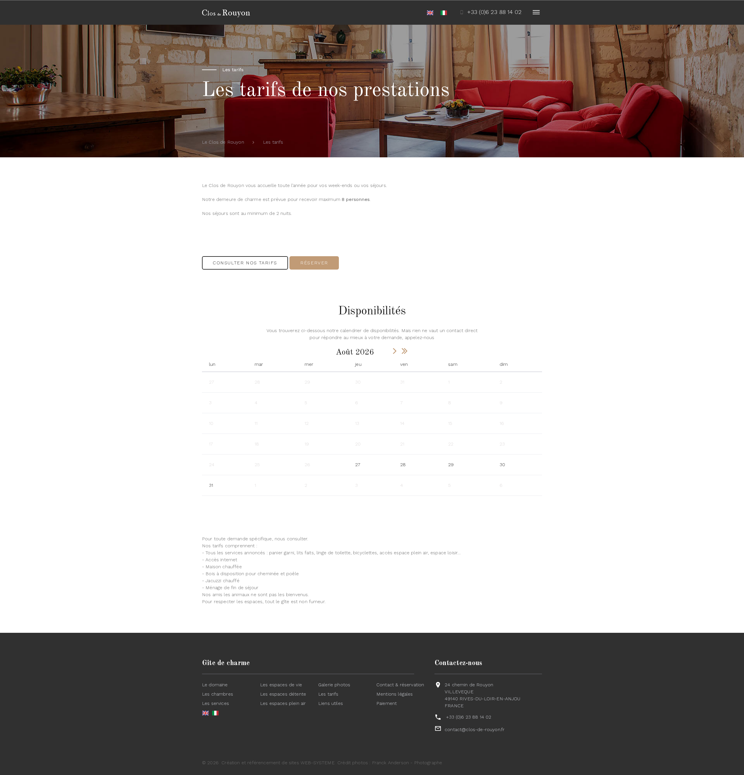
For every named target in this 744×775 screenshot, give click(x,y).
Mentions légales (394, 694)
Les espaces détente (283, 694)
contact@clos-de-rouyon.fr (475, 729)
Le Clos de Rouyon (223, 142)
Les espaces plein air (283, 703)
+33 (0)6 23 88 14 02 (468, 717)
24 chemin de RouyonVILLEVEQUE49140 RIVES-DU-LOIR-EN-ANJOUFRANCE (482, 695)
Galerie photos (334, 684)
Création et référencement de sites (260, 762)
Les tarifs (328, 694)
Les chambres (217, 694)
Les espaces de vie (281, 684)
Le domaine (215, 684)
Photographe (428, 762)
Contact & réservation (400, 684)
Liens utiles (330, 703)
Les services (215, 703)
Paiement (386, 703)
